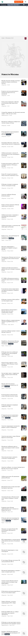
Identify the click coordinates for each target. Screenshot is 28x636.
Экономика (4, 324)
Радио (2, 240)
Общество (3, 84)
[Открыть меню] (25, 2)
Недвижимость (4, 115)
